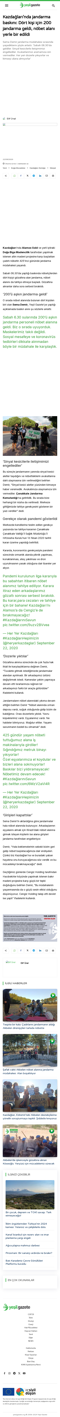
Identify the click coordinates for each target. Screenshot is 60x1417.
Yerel (5, 168)
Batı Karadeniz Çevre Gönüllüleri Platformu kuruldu (24, 1262)
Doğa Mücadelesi (18, 168)
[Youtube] (24, 1373)
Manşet (53, 168)
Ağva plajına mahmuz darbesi (23, 1245)
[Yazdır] (53, 176)
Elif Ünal (11, 118)
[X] (27, 176)
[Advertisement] (30, 88)
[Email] (46, 176)
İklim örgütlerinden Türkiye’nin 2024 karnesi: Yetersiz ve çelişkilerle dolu (26, 1225)
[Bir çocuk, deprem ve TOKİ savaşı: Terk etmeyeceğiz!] (30, 1194)
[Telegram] (33, 176)
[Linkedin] (40, 176)
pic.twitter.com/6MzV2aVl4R (26, 784)
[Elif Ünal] (4, 118)
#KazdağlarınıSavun (19, 620)
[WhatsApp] (14, 176)
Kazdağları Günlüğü (37, 168)
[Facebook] (21, 176)
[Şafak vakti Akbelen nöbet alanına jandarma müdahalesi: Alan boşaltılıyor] (30, 1050)
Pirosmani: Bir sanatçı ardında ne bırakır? (29, 1253)
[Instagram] (9, 1373)
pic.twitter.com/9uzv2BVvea (26, 625)
